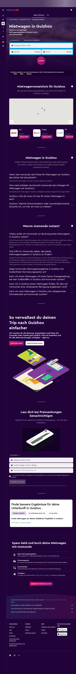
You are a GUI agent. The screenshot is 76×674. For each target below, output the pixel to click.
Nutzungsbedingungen (42, 485)
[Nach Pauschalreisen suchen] (3, 27)
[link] (24, 137)
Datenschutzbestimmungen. (57, 485)
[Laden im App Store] (62, 634)
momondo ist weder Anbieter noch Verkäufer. (26, 605)
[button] (3, 10)
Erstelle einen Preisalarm (42, 575)
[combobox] (15, 40)
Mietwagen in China (25, 19)
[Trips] (3, 37)
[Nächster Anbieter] (70, 122)
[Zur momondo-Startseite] (13, 10)
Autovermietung (13, 19)
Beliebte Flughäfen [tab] (19, 513)
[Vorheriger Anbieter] (12, 122)
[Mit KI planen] (3, 31)
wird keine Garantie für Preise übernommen (55, 599)
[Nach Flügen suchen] (3, 16)
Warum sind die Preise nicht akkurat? (23, 612)
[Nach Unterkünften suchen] (3, 19)
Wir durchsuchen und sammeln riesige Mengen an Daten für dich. (33, 608)
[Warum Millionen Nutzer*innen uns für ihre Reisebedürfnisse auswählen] (72, 226)
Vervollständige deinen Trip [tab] (36, 513)
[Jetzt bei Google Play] (62, 629)
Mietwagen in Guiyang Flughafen (21, 522)
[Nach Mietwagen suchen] (3, 23)
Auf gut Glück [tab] (53, 513)
